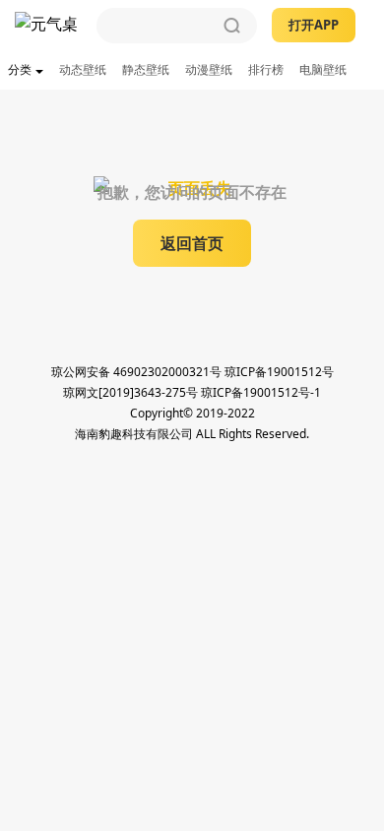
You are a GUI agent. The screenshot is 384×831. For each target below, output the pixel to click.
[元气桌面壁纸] (48, 25)
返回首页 (192, 243)
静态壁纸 (145, 69)
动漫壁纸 (208, 69)
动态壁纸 (82, 69)
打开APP (313, 24)
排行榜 (266, 69)
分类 (20, 69)
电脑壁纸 (323, 69)
